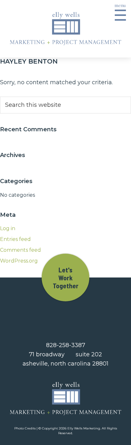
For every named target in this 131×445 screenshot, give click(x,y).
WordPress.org (19, 261)
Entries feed (15, 239)
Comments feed (20, 250)
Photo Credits (25, 428)
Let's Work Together (66, 278)
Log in (7, 228)
